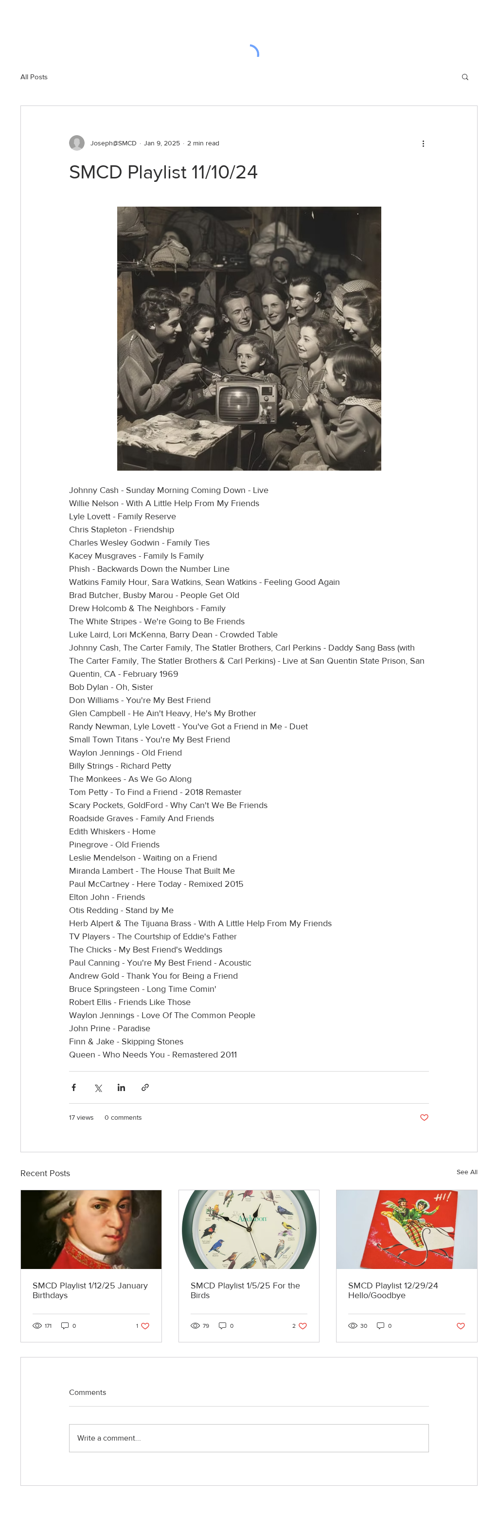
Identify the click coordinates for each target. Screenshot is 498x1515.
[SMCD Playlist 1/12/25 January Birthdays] (91, 1229)
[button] (465, 76)
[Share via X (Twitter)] (97, 1087)
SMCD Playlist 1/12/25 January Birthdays (90, 1290)
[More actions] (423, 143)
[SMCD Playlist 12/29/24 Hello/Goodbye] (407, 1229)
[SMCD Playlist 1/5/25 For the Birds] (249, 1229)
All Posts (34, 76)
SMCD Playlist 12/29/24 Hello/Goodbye (393, 1290)
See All (467, 1172)
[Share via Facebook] (73, 1087)
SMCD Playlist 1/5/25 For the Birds (245, 1290)
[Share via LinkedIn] (121, 1087)
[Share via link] (145, 1087)
